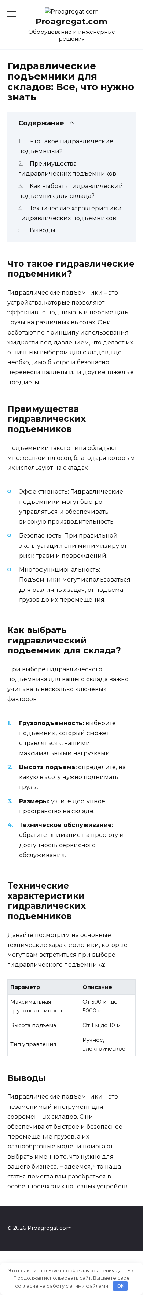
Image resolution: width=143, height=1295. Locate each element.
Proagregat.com (71, 21)
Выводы (42, 230)
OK (120, 1286)
